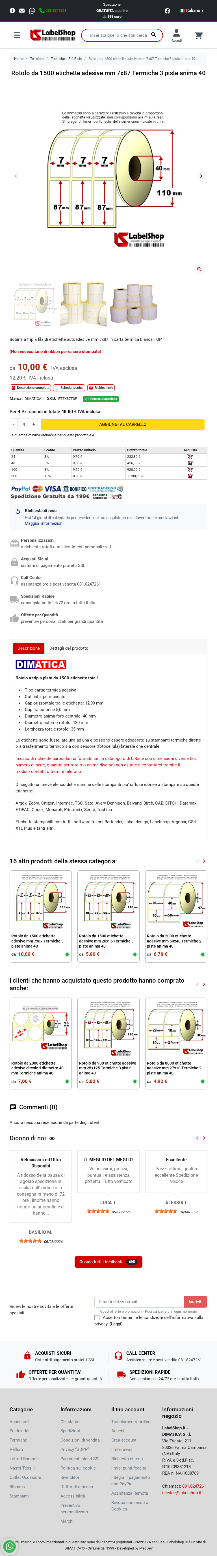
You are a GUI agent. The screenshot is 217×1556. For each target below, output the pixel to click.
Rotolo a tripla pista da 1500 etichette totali (57, 678)
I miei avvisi (122, 1449)
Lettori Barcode (24, 1458)
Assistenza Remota (129, 1493)
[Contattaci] (22, 10)
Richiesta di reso (127, 1458)
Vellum (16, 1449)
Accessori (19, 1421)
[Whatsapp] (32, 10)
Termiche (37, 59)
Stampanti (19, 1496)
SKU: (51, 398)
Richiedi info (101, 388)
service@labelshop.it (181, 1492)
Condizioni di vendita (80, 1440)
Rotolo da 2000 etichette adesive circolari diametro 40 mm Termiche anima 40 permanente (37, 1071)
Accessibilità (72, 1496)
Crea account (123, 1440)
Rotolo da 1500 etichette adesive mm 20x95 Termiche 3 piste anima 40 (106, 941)
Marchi (66, 1521)
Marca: (16, 398)
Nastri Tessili (22, 1468)
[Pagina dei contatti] (12, 10)
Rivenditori (70, 1477)
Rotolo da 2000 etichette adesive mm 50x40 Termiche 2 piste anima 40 (174, 941)
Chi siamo (70, 1421)
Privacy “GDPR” (74, 1449)
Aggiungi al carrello (122, 424)
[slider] (30, 1240)
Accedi (117, 1430)
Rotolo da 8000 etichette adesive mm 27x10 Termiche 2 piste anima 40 (174, 1068)
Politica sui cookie (78, 1468)
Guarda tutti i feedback (107, 1261)
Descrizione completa (30, 388)
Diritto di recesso (76, 1486)
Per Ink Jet (20, 1430)
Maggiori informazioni (44, 523)
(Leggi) (116, 1324)
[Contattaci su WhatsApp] (9, 1546)
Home (18, 59)
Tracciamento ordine (130, 1421)
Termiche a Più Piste (66, 59)
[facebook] (167, 10)
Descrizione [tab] (29, 648)
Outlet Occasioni (25, 1477)
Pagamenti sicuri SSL (80, 1458)
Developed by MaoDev (135, 1548)
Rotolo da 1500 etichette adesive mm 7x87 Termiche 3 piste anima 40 (37, 941)
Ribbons (17, 1486)
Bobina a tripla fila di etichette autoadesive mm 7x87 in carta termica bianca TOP (86, 339)
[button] (191, 10)
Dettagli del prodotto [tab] (68, 648)
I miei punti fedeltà (128, 1468)
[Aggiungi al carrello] (190, 456)
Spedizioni (70, 1430)
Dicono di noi (32, 1138)
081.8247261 (194, 1486)
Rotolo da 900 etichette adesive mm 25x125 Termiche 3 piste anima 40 (107, 1068)
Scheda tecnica (69, 388)
